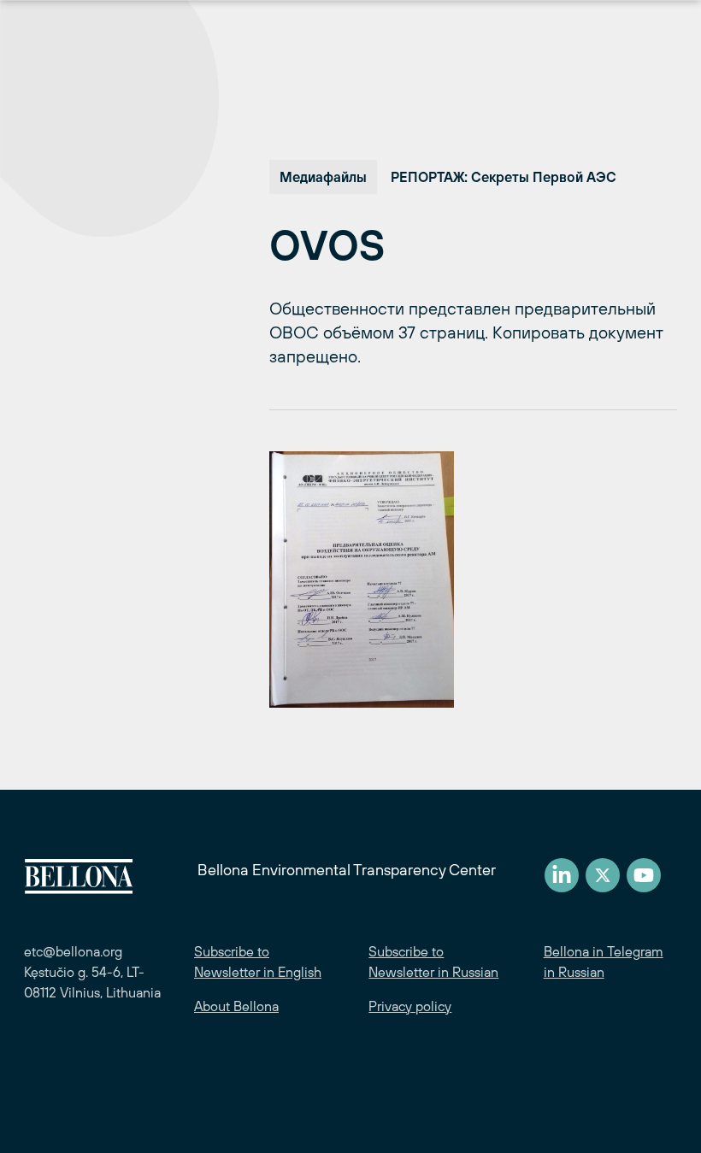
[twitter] (603, 875)
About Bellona (236, 1006)
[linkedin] (562, 875)
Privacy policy (409, 1006)
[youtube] (644, 875)
